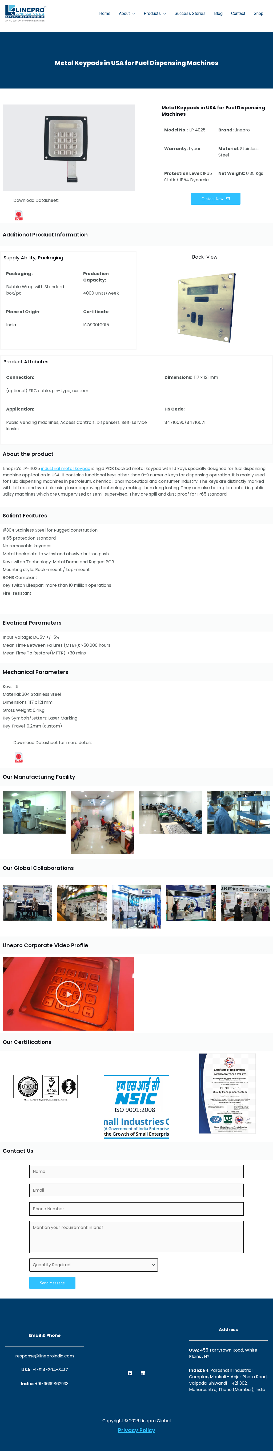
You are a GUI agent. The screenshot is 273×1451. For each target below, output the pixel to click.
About (124, 13)
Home (104, 13)
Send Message (52, 1282)
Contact (238, 13)
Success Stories (190, 13)
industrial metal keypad (65, 468)
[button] (68, 993)
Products (152, 13)
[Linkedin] (142, 1373)
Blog (218, 13)
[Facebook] (129, 1373)
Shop (258, 13)
